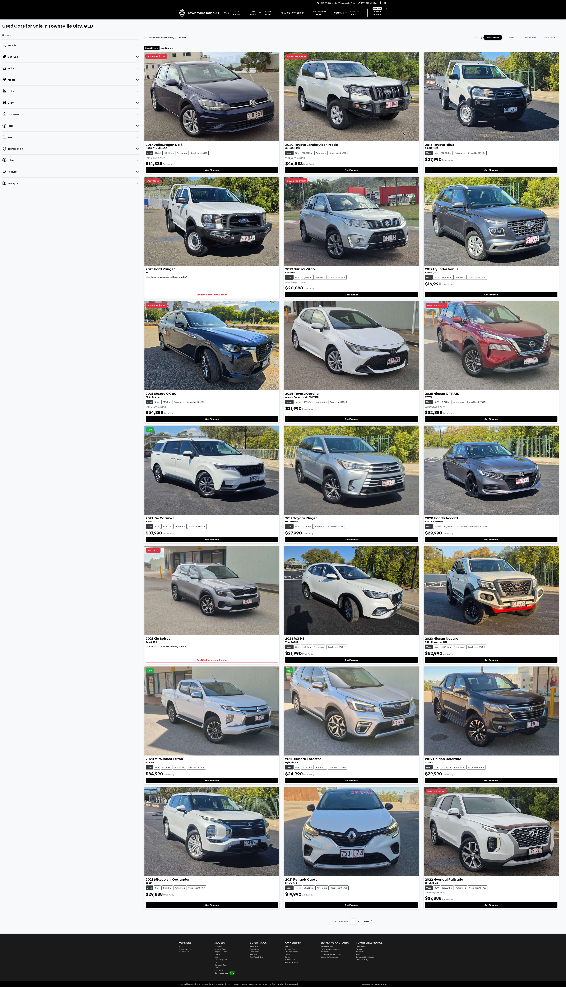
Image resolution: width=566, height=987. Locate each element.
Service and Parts (319, 12)
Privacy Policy (362, 960)
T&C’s (287, 954)
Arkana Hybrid (220, 960)
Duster (217, 957)
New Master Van (221, 973)
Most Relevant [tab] (493, 37)
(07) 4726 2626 (369, 2)
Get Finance (212, 170)
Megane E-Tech (220, 952)
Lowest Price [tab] (549, 37)
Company (339, 12)
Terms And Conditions (365, 957)
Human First (290, 949)
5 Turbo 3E (218, 970)
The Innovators (291, 952)
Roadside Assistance (329, 957)
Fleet (358, 954)
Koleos (217, 954)
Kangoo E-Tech (220, 965)
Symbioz (218, 946)
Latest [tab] (512, 37)
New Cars (254, 946)
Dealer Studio (380, 984)
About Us (360, 952)
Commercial (184, 952)
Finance (285, 12)
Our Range (236, 12)
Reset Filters (151, 48)
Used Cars (254, 952)
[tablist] (521, 37)
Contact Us (361, 946)
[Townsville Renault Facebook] (381, 2)
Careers (359, 949)
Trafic (217, 968)
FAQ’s (287, 957)
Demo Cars (254, 949)
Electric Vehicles (186, 949)
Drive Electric (291, 960)
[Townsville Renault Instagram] (385, 2)
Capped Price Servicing (331, 954)
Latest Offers (267, 12)
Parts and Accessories (330, 949)
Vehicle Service (327, 946)
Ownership (298, 12)
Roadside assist (292, 962)
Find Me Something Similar (212, 294)
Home (226, 12)
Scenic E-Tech (220, 949)
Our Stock (253, 12)
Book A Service (377, 12)
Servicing (289, 946)
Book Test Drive (355, 12)
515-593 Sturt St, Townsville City (338, 2)
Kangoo (217, 962)
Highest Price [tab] (530, 37)
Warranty (325, 952)
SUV (181, 946)
